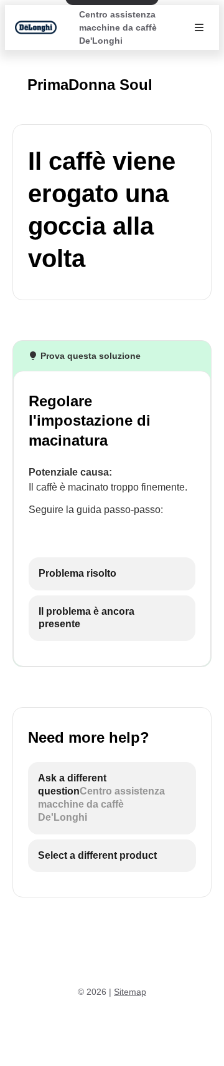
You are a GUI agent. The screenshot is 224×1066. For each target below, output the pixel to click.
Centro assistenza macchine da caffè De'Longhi (118, 27)
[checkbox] (112, 573)
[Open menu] (199, 27)
